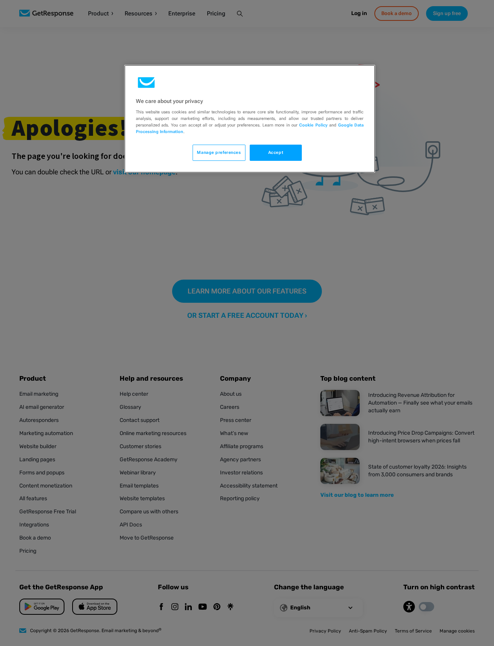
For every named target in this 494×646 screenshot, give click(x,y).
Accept (275, 152)
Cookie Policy (313, 125)
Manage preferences (219, 152)
